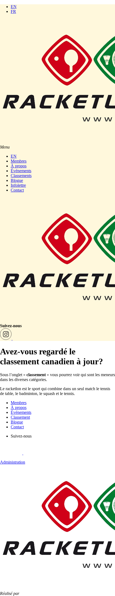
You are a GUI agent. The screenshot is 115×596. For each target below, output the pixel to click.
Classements (21, 175)
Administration (12, 462)
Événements (21, 170)
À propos (18, 166)
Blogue (17, 180)
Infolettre (18, 185)
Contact (17, 190)
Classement (20, 417)
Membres (18, 161)
